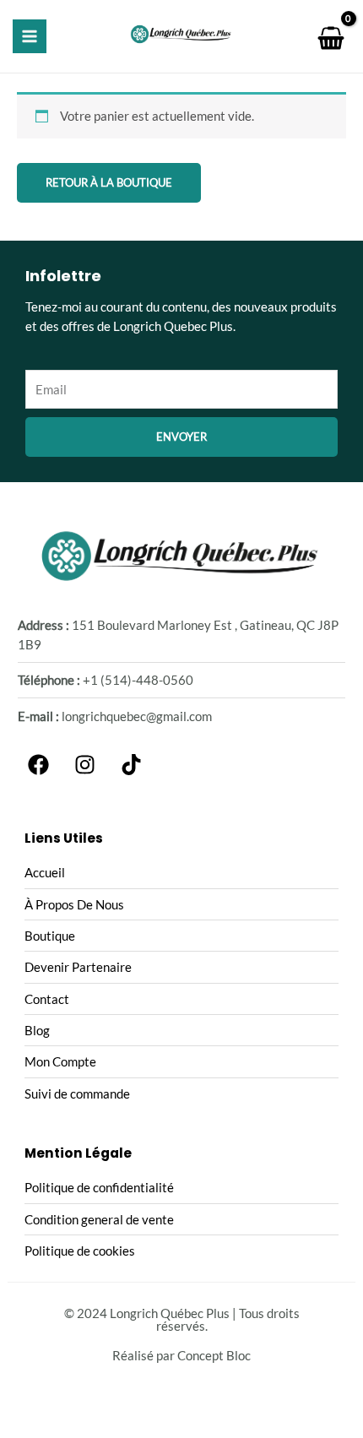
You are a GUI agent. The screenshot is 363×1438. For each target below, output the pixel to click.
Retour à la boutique (109, 182)
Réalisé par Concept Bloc (181, 1355)
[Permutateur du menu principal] (29, 36)
